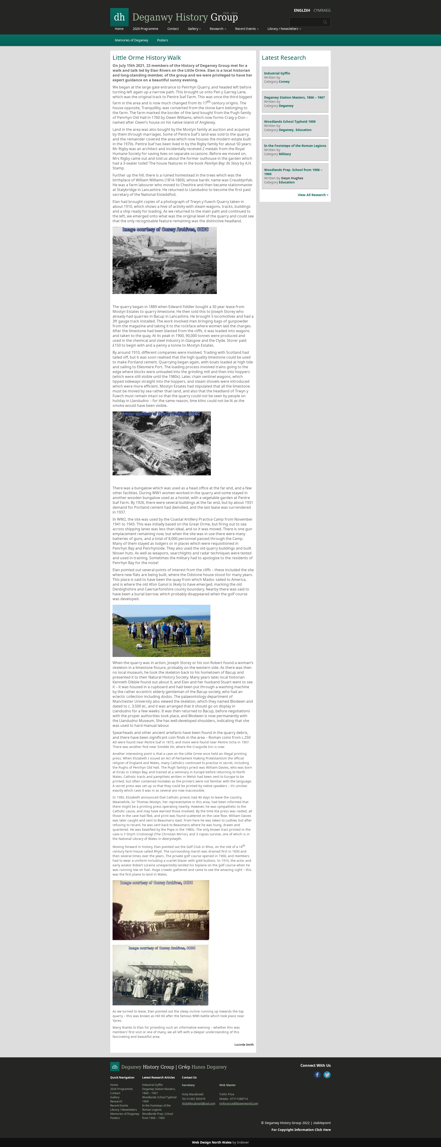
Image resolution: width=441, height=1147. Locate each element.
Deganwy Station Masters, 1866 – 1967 (294, 97)
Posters (162, 40)
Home (119, 28)
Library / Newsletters (283, 28)
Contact (173, 28)
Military (285, 154)
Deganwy (286, 105)
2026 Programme (145, 28)
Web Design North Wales (212, 1142)
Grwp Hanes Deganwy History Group (174, 17)
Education (303, 130)
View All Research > (313, 195)
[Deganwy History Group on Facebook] (317, 1074)
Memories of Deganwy (131, 40)
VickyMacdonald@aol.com (198, 1103)
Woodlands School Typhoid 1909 (290, 121)
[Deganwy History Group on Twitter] (327, 1074)
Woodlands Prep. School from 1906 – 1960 (293, 172)
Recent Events (245, 28)
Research (216, 28)
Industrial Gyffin (277, 73)
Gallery (193, 28)
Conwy (284, 81)
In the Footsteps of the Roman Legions (295, 145)
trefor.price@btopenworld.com (238, 1103)
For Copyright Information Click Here (301, 1129)
